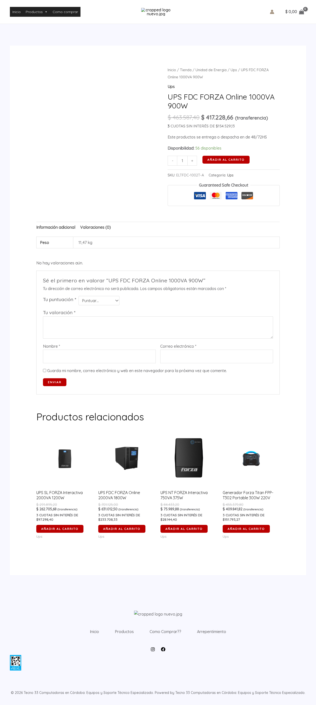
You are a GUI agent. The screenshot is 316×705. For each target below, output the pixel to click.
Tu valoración (59, 312)
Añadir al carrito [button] (60, 529)
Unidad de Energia (211, 70)
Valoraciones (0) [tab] (95, 227)
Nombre (51, 346)
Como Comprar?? (165, 631)
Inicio (16, 12)
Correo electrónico (178, 346)
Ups (234, 70)
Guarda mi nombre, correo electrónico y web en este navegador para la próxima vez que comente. (137, 370)
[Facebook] (163, 649)
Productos (34, 12)
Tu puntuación (59, 299)
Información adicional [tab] (55, 227)
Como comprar (65, 12)
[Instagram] (153, 649)
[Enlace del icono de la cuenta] (272, 12)
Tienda (186, 70)
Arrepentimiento (211, 631)
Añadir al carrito (226, 159)
